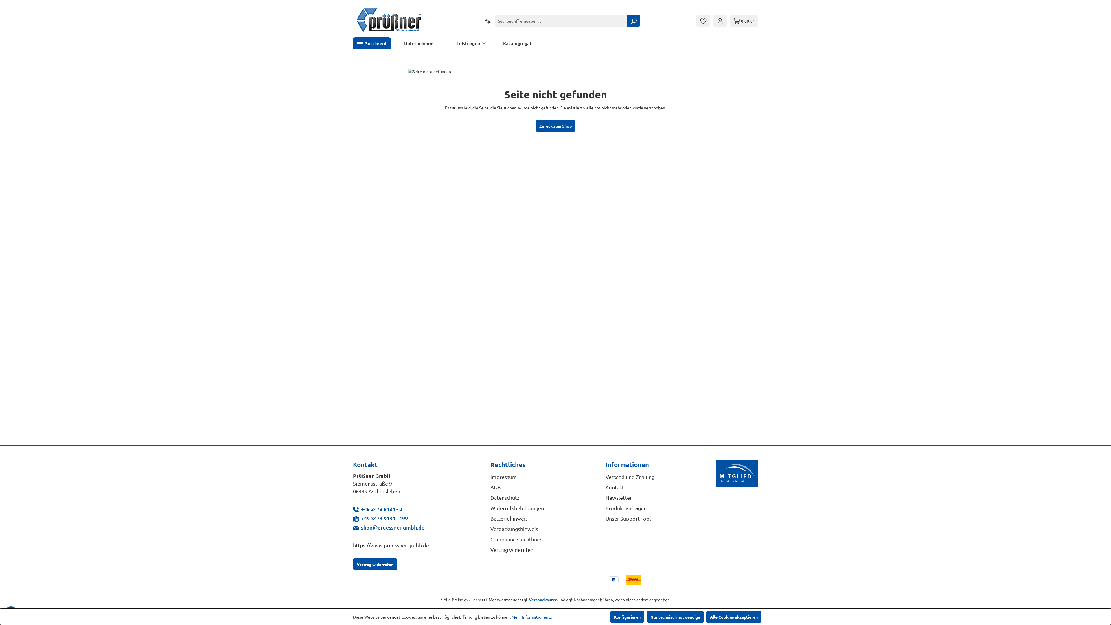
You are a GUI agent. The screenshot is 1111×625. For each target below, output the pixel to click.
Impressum (503, 477)
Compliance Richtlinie (515, 539)
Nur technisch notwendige (675, 617)
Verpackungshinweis (514, 529)
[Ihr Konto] (720, 21)
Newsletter (619, 498)
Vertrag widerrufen (375, 564)
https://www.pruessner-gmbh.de (391, 545)
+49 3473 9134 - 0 (381, 508)
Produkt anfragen (626, 508)
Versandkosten (543, 599)
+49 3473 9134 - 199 (384, 518)
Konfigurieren (627, 617)
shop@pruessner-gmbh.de (392, 527)
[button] (372, 43)
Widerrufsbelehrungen (517, 508)
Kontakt (615, 487)
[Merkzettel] (703, 21)
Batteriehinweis (509, 518)
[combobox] (561, 21)
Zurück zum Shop (555, 125)
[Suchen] (633, 21)
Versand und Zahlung (630, 477)
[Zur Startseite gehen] (389, 21)
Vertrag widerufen (512, 550)
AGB (495, 487)
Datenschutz (504, 498)
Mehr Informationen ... (532, 617)
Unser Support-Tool (628, 518)
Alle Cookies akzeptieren (734, 617)
